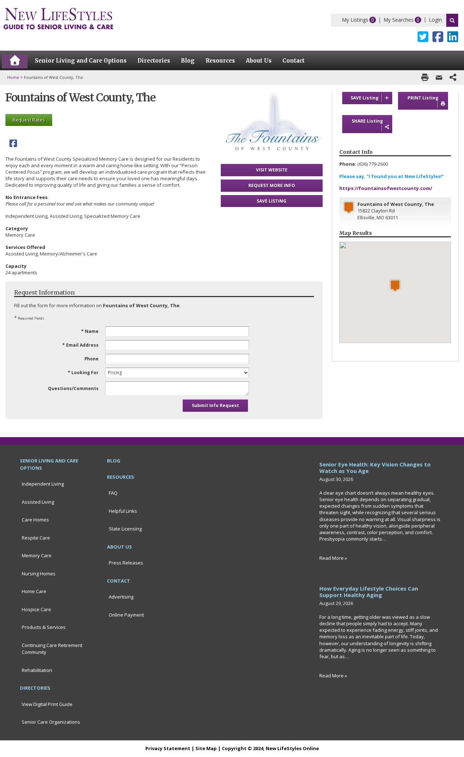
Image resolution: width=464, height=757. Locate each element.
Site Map (206, 748)
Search (452, 20)
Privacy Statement (167, 748)
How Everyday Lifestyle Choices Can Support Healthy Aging (368, 592)
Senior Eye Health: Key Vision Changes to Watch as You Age (375, 467)
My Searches (399, 19)
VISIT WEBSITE (271, 170)
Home (13, 77)
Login (435, 19)
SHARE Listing (367, 121)
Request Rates (29, 120)
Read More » (333, 558)
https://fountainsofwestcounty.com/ (385, 188)
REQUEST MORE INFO (271, 185)
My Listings (355, 19)
